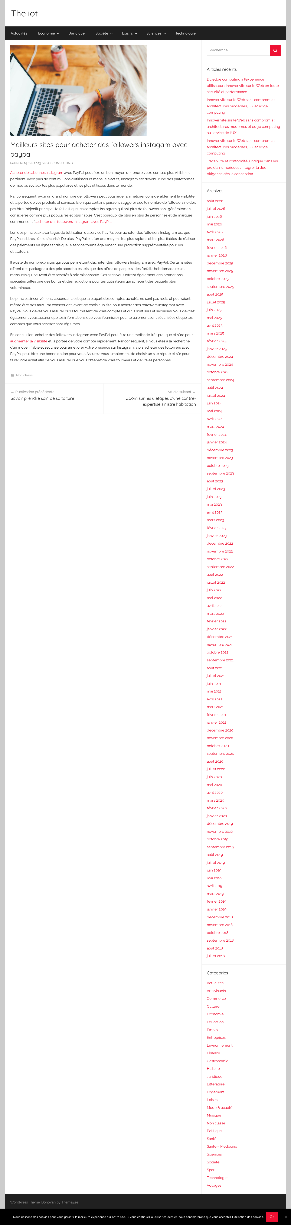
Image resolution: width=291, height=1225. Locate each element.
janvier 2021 (216, 722)
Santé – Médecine (222, 1146)
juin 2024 (214, 403)
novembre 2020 (220, 738)
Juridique (77, 33)
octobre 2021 (217, 652)
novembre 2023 (220, 458)
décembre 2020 (220, 730)
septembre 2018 (220, 940)
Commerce (216, 998)
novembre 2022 (220, 551)
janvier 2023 (217, 536)
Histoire (213, 1068)
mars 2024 (215, 426)
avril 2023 (214, 512)
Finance (213, 1053)
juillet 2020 (216, 769)
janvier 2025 (217, 349)
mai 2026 (214, 224)
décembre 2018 (220, 917)
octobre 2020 (218, 746)
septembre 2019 (220, 847)
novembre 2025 (220, 271)
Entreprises (216, 1037)
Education (215, 1022)
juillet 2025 (216, 302)
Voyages (214, 1185)
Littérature (216, 1084)
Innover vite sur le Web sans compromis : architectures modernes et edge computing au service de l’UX (243, 126)
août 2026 (215, 201)
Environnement (220, 1045)
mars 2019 (215, 894)
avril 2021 (214, 699)
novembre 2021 (219, 644)
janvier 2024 (217, 442)
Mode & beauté (219, 1107)
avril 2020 (215, 792)
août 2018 (215, 948)
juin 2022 (214, 590)
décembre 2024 (220, 356)
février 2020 (217, 808)
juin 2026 (214, 216)
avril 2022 (214, 605)
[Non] (286, 1217)
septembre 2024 (220, 380)
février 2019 (216, 901)
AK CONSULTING (60, 163)
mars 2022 (215, 613)
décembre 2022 (220, 543)
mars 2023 (215, 520)
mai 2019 (214, 878)
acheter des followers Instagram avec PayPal (74, 221)
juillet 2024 (216, 395)
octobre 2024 (218, 372)
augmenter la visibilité (28, 341)
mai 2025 (214, 318)
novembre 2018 (220, 925)
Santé (211, 1139)
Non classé (24, 375)
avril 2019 (214, 886)
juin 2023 (214, 497)
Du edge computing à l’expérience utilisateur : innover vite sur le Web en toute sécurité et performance (243, 85)
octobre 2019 (217, 839)
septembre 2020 (220, 753)
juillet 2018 (216, 956)
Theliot (24, 13)
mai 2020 (214, 785)
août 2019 (215, 855)
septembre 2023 (220, 473)
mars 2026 (215, 240)
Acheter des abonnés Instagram (36, 172)
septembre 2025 (220, 286)
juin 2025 (214, 310)
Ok (272, 1217)
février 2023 (216, 528)
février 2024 (216, 434)
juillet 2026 (216, 208)
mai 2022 (214, 598)
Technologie (185, 33)
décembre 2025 (220, 263)
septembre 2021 (220, 660)
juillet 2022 (216, 582)
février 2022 (216, 621)
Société (102, 33)
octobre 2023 (218, 465)
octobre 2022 (218, 559)
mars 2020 (215, 800)
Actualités (19, 33)
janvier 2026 (217, 255)
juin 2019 (214, 870)
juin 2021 (214, 683)
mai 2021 (214, 691)
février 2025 (216, 341)
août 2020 (215, 761)
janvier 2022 (217, 629)
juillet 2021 (216, 676)
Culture (213, 1006)
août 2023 (215, 481)
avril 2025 (214, 325)
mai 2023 (214, 504)
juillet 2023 (216, 489)
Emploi (213, 1030)
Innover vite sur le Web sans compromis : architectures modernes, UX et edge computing (241, 106)
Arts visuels (216, 991)
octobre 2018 (217, 933)
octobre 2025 (218, 279)
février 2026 (217, 247)
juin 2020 (214, 777)
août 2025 (215, 294)
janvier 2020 (217, 816)
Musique (214, 1115)
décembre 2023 (220, 450)
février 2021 (216, 715)
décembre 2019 (220, 823)
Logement (216, 1092)
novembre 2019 (220, 831)
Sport (211, 1170)
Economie (46, 33)
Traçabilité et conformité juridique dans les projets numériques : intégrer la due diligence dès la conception (242, 167)
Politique (214, 1131)
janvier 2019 (216, 909)
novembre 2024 (220, 364)
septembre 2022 (220, 567)
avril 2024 (214, 419)
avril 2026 (215, 232)
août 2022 (215, 574)
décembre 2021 (220, 637)
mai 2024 (214, 411)
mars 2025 (215, 333)
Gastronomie (217, 1061)
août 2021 (215, 668)
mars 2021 (215, 707)
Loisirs (127, 33)
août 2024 (215, 387)
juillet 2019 (216, 862)
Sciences (154, 33)
